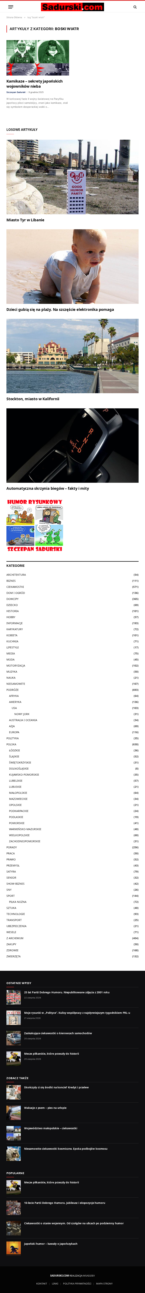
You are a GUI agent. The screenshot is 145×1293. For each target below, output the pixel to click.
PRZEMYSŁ (12, 865)
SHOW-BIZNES (15, 883)
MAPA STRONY (104, 1283)
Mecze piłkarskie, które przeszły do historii (51, 1053)
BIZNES (11, 581)
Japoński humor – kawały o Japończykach (50, 1243)
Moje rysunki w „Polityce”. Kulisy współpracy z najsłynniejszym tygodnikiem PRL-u (77, 1013)
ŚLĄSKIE (14, 756)
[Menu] (10, 7)
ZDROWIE (12, 950)
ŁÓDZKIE (14, 750)
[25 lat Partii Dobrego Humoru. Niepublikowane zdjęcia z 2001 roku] (13, 997)
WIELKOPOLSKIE (19, 835)
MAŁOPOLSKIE (18, 793)
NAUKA (10, 677)
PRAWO (11, 859)
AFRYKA (14, 696)
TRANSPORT (14, 920)
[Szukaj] (135, 7)
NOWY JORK (21, 714)
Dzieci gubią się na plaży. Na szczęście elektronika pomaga (60, 309)
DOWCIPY (12, 599)
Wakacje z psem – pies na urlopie (45, 1108)
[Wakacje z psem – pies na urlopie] (13, 1113)
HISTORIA (12, 611)
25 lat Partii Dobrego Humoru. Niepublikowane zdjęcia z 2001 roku (67, 992)
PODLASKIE (16, 817)
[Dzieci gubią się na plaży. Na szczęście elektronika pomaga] (72, 266)
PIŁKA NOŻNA (17, 902)
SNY (9, 889)
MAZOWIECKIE (18, 799)
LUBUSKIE (15, 786)
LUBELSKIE (15, 780)
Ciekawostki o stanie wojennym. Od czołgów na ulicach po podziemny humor (74, 1223)
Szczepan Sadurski (15, 92)
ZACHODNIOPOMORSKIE (24, 841)
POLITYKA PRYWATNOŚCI (77, 1283)
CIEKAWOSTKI (15, 587)
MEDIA (10, 653)
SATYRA (11, 871)
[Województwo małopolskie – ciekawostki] (13, 1133)
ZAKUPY (11, 944)
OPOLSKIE (15, 805)
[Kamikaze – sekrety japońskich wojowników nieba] (37, 58)
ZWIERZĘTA (13, 956)
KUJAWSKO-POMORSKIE (24, 774)
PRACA (10, 853)
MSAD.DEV (89, 1275)
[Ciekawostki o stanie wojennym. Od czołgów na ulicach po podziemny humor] (13, 1228)
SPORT (10, 896)
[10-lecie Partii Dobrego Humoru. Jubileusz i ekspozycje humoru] (13, 1208)
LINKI (55, 1283)
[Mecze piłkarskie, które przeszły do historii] (13, 1058)
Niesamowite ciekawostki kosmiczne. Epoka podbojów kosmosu (65, 1148)
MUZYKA (11, 671)
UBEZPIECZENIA (16, 926)
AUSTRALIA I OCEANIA (23, 720)
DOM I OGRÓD (15, 593)
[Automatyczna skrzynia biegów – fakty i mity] (72, 445)
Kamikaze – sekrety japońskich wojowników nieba (34, 84)
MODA (10, 659)
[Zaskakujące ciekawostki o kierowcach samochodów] (13, 1038)
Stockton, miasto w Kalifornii (32, 398)
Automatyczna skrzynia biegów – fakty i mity (47, 488)
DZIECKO (12, 605)
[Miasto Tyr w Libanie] (72, 177)
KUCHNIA (12, 641)
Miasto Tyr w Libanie (25, 219)
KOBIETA (11, 635)
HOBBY (10, 617)
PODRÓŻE (12, 690)
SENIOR (11, 877)
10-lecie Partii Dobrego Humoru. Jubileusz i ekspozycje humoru (64, 1203)
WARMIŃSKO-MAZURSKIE (25, 829)
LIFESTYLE (12, 647)
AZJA (12, 726)
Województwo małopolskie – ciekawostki (50, 1128)
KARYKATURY (14, 629)
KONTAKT (41, 1283)
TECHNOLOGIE (15, 914)
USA (14, 708)
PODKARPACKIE (19, 811)
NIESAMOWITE (15, 683)
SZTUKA (11, 908)
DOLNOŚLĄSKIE (19, 768)
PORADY (11, 847)
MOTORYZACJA (15, 665)
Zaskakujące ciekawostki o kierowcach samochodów (58, 1033)
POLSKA (11, 744)
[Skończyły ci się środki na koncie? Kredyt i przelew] (13, 1092)
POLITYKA (12, 738)
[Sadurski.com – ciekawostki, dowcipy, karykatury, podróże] (72, 7)
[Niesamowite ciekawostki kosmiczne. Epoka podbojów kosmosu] (13, 1153)
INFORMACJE (14, 623)
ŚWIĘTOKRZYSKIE (20, 762)
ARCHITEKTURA (16, 574)
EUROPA (14, 732)
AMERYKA (15, 702)
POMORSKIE (17, 823)
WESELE (11, 932)
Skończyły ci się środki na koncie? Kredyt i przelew (56, 1087)
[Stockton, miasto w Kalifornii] (72, 356)
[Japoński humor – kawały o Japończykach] (13, 1249)
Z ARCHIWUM (14, 938)
